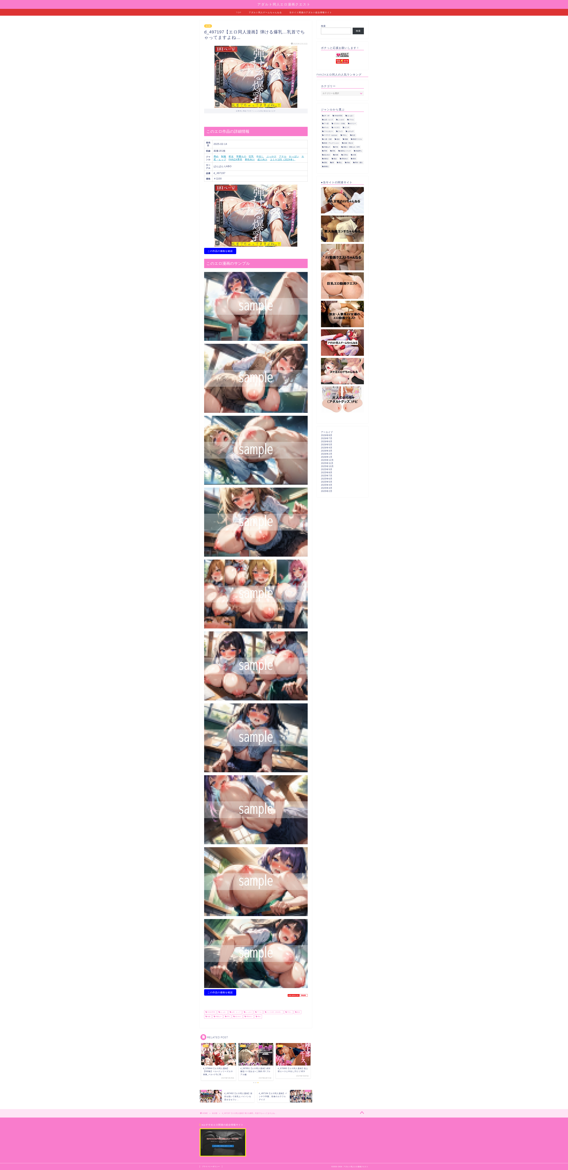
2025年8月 (326, 472)
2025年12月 (327, 460)
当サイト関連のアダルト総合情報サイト (310, 12)
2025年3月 (326, 488)
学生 (336, 147)
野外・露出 (359, 162)
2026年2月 (326, 454)
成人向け (262, 159)
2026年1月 (326, 457)
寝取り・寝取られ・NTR (351, 147)
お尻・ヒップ (236, 1012)
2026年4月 (326, 447)
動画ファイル (357, 139)
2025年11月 (327, 463)
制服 (223, 156)
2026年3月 (326, 450)
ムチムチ (351, 131)
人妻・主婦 (327, 139)
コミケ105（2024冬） (282, 159)
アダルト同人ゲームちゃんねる (265, 12)
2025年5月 (326, 482)
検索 (323, 26)
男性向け (250, 159)
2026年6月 (326, 441)
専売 (325, 151)
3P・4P (326, 116)
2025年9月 (326, 469)
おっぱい (294, 156)
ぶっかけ (271, 156)
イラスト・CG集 (339, 123)
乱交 (353, 135)
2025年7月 (326, 475)
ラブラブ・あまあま (330, 135)
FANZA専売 (235, 159)
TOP (238, 12)
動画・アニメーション (331, 143)
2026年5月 (326, 444)
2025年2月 (326, 491)
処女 (231, 156)
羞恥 (325, 162)
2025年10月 (327, 466)
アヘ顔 (326, 123)
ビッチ (347, 127)
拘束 (336, 155)
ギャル (326, 127)
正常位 (345, 155)
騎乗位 (326, 166)
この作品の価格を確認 (220, 251)
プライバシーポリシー (211, 1166)
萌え (340, 162)
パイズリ (337, 127)
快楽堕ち (359, 151)
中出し (260, 156)
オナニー (353, 123)
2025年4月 (326, 485)
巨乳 (251, 156)
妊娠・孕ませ (348, 143)
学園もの (241, 156)
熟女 (335, 158)
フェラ (340, 131)
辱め (216, 156)
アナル (283, 156)
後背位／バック (345, 151)
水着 (354, 155)
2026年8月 (326, 435)
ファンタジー (328, 131)
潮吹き (326, 158)
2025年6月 (326, 478)
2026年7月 (326, 438)
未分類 (208, 26)
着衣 (354, 158)
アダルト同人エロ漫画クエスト (284, 4)
